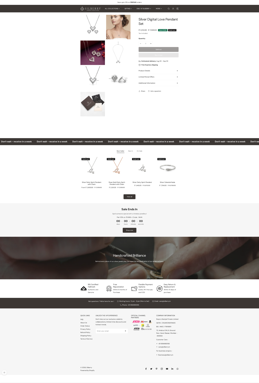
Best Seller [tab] (120, 151)
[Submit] (125, 330)
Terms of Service (86, 339)
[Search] (168, 8)
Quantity (142, 38)
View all (129, 197)
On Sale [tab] (139, 151)
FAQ (81, 319)
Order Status (85, 326)
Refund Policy (85, 332)
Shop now (129, 230)
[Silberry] (90, 9)
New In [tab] (130, 151)
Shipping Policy (85, 336)
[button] (112, 8)
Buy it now (158, 55)
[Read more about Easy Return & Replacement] (159, 288)
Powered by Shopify (87, 370)
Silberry (89, 367)
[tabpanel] (129, 177)
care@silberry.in (165, 301)
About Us (83, 323)
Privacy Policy (85, 329)
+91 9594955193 (133, 305)
